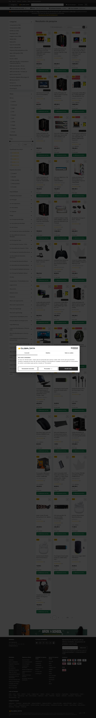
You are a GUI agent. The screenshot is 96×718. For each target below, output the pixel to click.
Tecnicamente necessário (28, 368)
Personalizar (47, 368)
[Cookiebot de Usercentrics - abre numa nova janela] (72, 348)
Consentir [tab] (26, 353)
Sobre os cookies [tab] (69, 353)
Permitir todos (68, 368)
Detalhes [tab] (48, 353)
